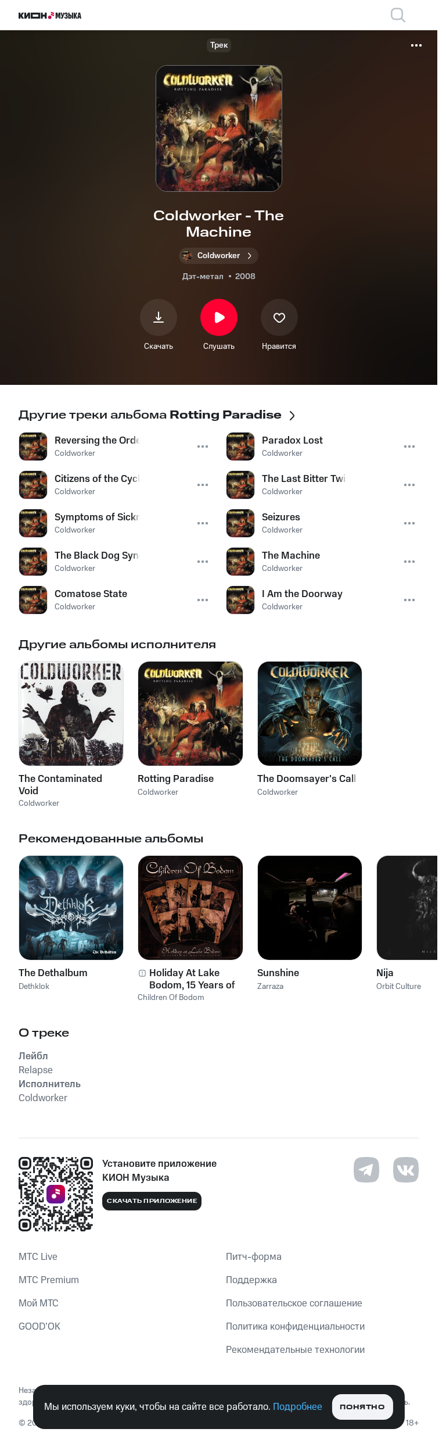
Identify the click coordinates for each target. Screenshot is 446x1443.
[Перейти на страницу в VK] (406, 1170)
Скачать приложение (152, 1201)
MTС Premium (49, 1280)
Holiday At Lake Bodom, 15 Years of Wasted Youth (192, 979)
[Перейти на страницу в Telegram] (366, 1170)
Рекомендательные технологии (295, 1350)
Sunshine (278, 973)
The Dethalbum (53, 973)
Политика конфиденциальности (295, 1327)
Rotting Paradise (176, 779)
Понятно (362, 1407)
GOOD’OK (39, 1327)
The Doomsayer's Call (306, 779)
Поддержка (251, 1280)
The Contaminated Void (60, 784)
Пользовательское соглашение (294, 1303)
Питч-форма (254, 1257)
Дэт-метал (203, 277)
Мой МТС (39, 1303)
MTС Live (38, 1257)
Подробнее (297, 1407)
